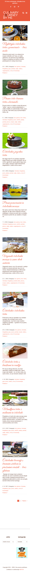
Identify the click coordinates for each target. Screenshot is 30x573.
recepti (12, 121)
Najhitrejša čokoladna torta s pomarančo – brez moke (14, 47)
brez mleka (23, 117)
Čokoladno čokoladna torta (13, 312)
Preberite (4, 72)
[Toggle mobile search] (23, 13)
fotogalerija (5, 68)
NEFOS (22, 569)
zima (11, 70)
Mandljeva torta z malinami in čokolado (12, 411)
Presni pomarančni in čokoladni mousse (13, 204)
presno (8, 121)
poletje (22, 119)
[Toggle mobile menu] (27, 13)
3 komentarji (17, 334)
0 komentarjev (17, 124)
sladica (20, 68)
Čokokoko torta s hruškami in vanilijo (11, 363)
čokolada (23, 66)
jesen (14, 119)
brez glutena (17, 66)
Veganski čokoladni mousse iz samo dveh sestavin (12, 259)
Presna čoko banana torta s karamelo (12, 100)
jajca (9, 68)
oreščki (18, 119)
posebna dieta (16, 280)
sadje (17, 68)
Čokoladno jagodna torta (12, 153)
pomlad (13, 68)
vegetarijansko (6, 70)
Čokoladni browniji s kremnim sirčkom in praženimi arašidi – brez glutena (14, 465)
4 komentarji (17, 70)
